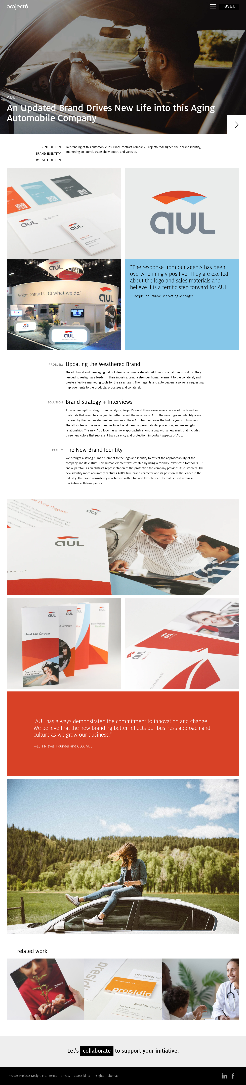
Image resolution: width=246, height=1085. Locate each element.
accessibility (82, 1076)
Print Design (50, 147)
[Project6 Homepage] (17, 6)
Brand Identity (48, 154)
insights (99, 1076)
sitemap (113, 1076)
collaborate (97, 1051)
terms (53, 1076)
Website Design (48, 160)
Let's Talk (229, 6)
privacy (65, 1076)
